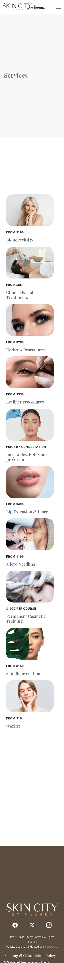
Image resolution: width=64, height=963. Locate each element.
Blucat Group (51, 946)
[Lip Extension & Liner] (30, 491)
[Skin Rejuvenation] (30, 653)
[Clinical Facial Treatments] (30, 274)
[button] (58, 6)
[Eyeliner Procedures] (30, 381)
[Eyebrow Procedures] (30, 329)
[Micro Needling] (30, 543)
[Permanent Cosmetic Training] (30, 598)
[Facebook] (15, 925)
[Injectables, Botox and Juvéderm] (30, 436)
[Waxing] (30, 705)
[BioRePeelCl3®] (30, 219)
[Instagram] (49, 925)
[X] (32, 925)
